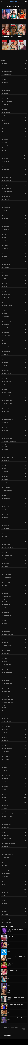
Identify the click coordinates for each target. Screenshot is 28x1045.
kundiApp (5, 389)
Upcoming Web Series (8, 854)
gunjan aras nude (7, 251)
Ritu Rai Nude (6, 626)
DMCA (5, 1034)
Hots (5, 270)
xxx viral (5, 908)
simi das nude (6, 713)
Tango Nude (6, 802)
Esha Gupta (6, 204)
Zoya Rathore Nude (7, 917)
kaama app (6, 338)
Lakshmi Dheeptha (7, 392)
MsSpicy (5, 473)
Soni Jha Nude (6, 734)
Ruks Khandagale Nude (8, 634)
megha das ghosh (7, 454)
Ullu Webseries (7, 846)
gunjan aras (6, 248)
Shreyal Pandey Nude (8, 683)
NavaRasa (6, 479)
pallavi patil (6, 514)
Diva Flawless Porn (7, 177)
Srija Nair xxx (6, 764)
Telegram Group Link (8, 816)
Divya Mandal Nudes (8, 191)
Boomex (5, 120)
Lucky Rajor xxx (7, 433)
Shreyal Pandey (7, 680)
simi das (5, 710)
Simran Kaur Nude (7, 721)
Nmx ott (5, 501)
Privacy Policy (19, 1034)
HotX (5, 278)
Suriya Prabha (6, 778)
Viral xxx (5, 884)
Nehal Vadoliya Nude (8, 490)
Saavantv (5, 639)
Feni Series (6, 218)
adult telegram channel (8, 79)
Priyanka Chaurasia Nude (9, 579)
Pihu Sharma (6, 528)
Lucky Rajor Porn (7, 430)
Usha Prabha (6, 857)
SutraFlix (5, 783)
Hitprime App (6, 261)
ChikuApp (6, 136)
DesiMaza (6, 166)
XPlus (5, 898)
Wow (5, 895)
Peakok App (6, 525)
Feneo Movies (6, 212)
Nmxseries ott (6, 506)
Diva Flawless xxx (7, 183)
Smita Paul (6, 724)
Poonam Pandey (7, 539)
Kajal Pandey (6, 346)
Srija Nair (5, 753)
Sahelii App (6, 642)
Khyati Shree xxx (7, 378)
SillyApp (5, 707)
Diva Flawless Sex (7, 180)
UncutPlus (6, 851)
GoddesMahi (6, 242)
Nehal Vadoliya (7, 487)
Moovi (5, 468)
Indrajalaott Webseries (8, 308)
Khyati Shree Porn (7, 373)
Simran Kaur (6, 718)
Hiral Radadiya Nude (23, 52)
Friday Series (6, 226)
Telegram (5, 808)
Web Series (6, 889)
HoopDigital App (7, 264)
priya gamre (6, 566)
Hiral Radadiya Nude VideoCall (9, 52)
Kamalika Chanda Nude (8, 357)
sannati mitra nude (7, 650)
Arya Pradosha (7, 98)
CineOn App (6, 145)
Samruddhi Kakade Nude (9, 647)
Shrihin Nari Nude (7, 688)
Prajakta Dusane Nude (8, 547)
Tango (5, 797)
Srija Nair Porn (6, 759)
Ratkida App (6, 609)
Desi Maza (6, 158)
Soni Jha (5, 732)
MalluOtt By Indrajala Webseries (10, 441)
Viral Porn (6, 868)
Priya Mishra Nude (7, 574)
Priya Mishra (6, 571)
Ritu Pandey (6, 620)
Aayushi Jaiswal (7, 66)
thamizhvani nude (7, 824)
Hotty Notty (6, 275)
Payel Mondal (6, 520)
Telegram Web (7, 819)
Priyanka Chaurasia (7, 577)
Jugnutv (5, 329)
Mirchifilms (6, 463)
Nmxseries (6, 503)
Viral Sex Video (7, 870)
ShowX (5, 677)
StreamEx (5, 767)
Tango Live (6, 800)
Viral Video (6, 876)
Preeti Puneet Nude (8, 555)
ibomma (5, 286)
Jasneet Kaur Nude (7, 318)
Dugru (5, 202)
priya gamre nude (7, 569)
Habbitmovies (6, 253)
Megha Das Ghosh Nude (8, 457)
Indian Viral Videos (7, 302)
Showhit (5, 675)
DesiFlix (5, 164)
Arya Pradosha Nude (8, 101)
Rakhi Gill (5, 601)
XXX (4, 906)
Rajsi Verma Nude (7, 596)
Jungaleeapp (6, 332)
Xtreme (5, 903)
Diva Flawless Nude (7, 174)
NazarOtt (5, 484)
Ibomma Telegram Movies (9, 289)
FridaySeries (6, 229)
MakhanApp (6, 435)
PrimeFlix (5, 558)
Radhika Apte (6, 590)
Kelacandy (6, 365)
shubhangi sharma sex (8, 699)
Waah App (6, 887)
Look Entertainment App (8, 419)
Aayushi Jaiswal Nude (8, 68)
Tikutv (5, 830)
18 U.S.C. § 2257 (7, 1035)
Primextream (6, 563)
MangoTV (5, 444)
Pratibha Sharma (7, 550)
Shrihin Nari (6, 685)
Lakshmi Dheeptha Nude (8, 395)
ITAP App (5, 313)
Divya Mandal (6, 185)
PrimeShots (6, 560)
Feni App (5, 215)
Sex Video (6, 656)
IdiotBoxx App (6, 297)
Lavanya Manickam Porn (8, 403)
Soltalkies (6, 729)
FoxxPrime (6, 223)
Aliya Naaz (6, 82)
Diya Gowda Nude (7, 193)
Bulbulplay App (7, 125)
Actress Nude (6, 77)
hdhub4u (5, 256)
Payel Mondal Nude (7, 522)
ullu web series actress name (9, 843)
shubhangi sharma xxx (8, 702)
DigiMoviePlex (6, 169)
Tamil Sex (5, 789)
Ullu (4, 832)
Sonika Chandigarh (7, 745)
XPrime (5, 900)
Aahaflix (5, 63)
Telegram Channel (7, 811)
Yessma (5, 911)
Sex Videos (6, 661)
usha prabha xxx (7, 862)
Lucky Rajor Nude (7, 425)
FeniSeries (6, 221)
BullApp (5, 128)
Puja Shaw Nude (7, 582)
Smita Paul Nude (7, 726)
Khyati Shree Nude (7, 370)
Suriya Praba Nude (7, 775)
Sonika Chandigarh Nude (9, 748)
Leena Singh (6, 411)
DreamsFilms (6, 199)
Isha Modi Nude (7, 310)
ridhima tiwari (6, 612)
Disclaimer (11, 1034)
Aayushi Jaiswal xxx (8, 74)
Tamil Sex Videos (7, 794)
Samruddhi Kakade (7, 645)
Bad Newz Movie (7, 106)
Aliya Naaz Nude (7, 85)
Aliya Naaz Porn (7, 87)
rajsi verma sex (7, 599)
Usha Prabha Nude (7, 859)
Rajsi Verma (6, 593)
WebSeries (6, 892)
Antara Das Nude (7, 96)
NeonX (5, 492)
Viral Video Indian (7, 879)
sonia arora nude (7, 743)
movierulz (6, 471)
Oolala (5, 512)
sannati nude (6, 653)
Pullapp (5, 585)
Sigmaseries (6, 705)
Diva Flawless (6, 172)
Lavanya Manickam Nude (9, 400)
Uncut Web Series (7, 849)
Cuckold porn (6, 150)
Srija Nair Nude (7, 756)
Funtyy (5, 237)
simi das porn (6, 715)
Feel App (5, 210)
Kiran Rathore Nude (7, 381)
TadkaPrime (6, 786)
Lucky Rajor (6, 422)
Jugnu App (6, 327)
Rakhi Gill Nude (7, 604)
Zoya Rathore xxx (7, 922)
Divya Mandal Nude (7, 188)
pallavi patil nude (7, 517)
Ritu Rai (5, 623)
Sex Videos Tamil (7, 664)
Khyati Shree (6, 367)
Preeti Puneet (6, 552)
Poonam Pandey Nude (8, 541)
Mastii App (6, 446)
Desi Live (5, 155)
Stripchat (5, 770)
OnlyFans (5, 509)
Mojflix (5, 465)
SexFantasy (6, 666)
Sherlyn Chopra (7, 669)
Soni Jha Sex (6, 737)
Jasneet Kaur (6, 316)
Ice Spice (6, 291)
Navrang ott (6, 482)
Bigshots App (6, 115)
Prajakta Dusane (7, 544)
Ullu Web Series (7, 840)
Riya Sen (5, 628)
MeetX (5, 452)
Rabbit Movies (6, 588)
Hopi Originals (6, 267)
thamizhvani (6, 821)
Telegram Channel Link (8, 813)
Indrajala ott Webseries (8, 305)
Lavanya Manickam (7, 397)
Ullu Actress (6, 835)
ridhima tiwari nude (7, 615)
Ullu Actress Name (7, 838)
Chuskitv (5, 142)
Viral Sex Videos (7, 873)
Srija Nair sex (6, 762)
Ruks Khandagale (7, 631)
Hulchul (5, 280)
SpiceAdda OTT (7, 751)
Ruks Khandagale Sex (8, 637)
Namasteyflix (6, 476)
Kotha (5, 386)
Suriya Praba (6, 772)
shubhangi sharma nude (8, 694)
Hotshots (5, 272)
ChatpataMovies (7, 134)
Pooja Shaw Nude (7, 536)
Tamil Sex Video (7, 792)
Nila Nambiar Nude (7, 498)
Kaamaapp (6, 340)
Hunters (5, 283)
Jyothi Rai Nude (7, 335)
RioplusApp (6, 618)
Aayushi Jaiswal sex (8, 71)
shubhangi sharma (7, 691)
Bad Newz (6, 104)
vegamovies (6, 865)
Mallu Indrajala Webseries (9, 438)
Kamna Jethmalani (7, 359)
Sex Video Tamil (7, 658)
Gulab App (6, 245)
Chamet (5, 131)
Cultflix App (6, 153)
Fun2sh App (6, 234)
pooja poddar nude (7, 533)
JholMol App (6, 324)
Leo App (5, 416)
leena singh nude (7, 414)
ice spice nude (7, 294)
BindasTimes (6, 117)
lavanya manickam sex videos (9, 408)
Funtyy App (6, 240)
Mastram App (6, 449)
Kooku (5, 384)
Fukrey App (6, 232)
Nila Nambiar (6, 495)
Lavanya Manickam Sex (8, 405)
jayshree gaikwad (7, 321)
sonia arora (6, 740)
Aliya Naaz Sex (7, 90)
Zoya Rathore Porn (7, 919)
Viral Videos (6, 881)
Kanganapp (6, 362)
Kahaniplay (6, 343)
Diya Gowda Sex (7, 196)
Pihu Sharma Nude (7, 531)
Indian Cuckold (7, 299)
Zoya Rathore (6, 914)
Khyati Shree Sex (7, 376)
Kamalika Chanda (7, 354)
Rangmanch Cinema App (9, 607)
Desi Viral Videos (7, 161)
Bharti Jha (6, 109)
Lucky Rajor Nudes (7, 427)
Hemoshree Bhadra (7, 259)
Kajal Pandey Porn (7, 351)
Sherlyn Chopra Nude (8, 672)
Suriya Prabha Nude (8, 781)
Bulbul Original (6, 123)
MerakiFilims (6, 460)
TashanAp (6, 805)
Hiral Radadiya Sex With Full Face (9, 36)
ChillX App (6, 139)
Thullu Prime (6, 827)
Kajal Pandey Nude (7, 348)
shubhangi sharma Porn (8, 696)
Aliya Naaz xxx (6, 93)
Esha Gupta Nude (7, 207)
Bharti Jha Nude (7, 112)
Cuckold (5, 147)
